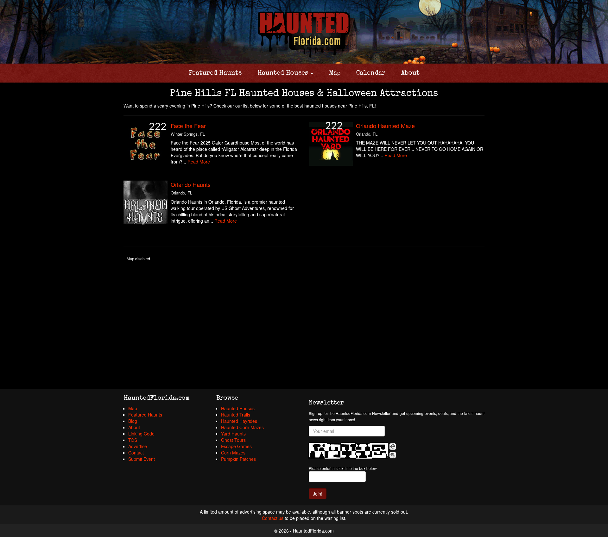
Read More (198, 161)
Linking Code (141, 433)
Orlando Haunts (191, 184)
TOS (132, 440)
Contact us (272, 518)
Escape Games (236, 446)
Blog (132, 421)
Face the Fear (188, 125)
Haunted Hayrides (239, 421)
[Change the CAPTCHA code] (392, 446)
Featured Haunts (215, 73)
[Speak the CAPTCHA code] (392, 455)
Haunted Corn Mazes (242, 427)
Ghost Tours (233, 440)
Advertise (137, 446)
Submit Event (141, 459)
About (410, 73)
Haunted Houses (283, 73)
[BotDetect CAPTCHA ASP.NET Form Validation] (348, 451)
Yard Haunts (233, 433)
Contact (136, 452)
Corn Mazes (233, 452)
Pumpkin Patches (238, 459)
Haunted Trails (235, 414)
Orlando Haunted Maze (385, 125)
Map (334, 73)
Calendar (370, 73)
